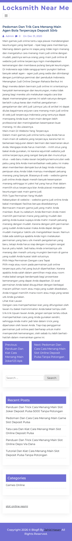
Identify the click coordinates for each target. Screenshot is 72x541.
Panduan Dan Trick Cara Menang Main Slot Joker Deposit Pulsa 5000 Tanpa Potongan (34, 409)
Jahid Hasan (52, 529)
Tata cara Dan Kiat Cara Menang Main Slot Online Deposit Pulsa (33, 431)
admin (9, 36)
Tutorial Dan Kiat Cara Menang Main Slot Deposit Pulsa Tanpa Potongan (32, 453)
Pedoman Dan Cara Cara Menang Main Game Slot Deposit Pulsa (36, 420)
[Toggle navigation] (6, 15)
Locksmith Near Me (36, 7)
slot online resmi (17, 506)
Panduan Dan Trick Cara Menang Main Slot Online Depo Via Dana (34, 442)
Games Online (15, 485)
